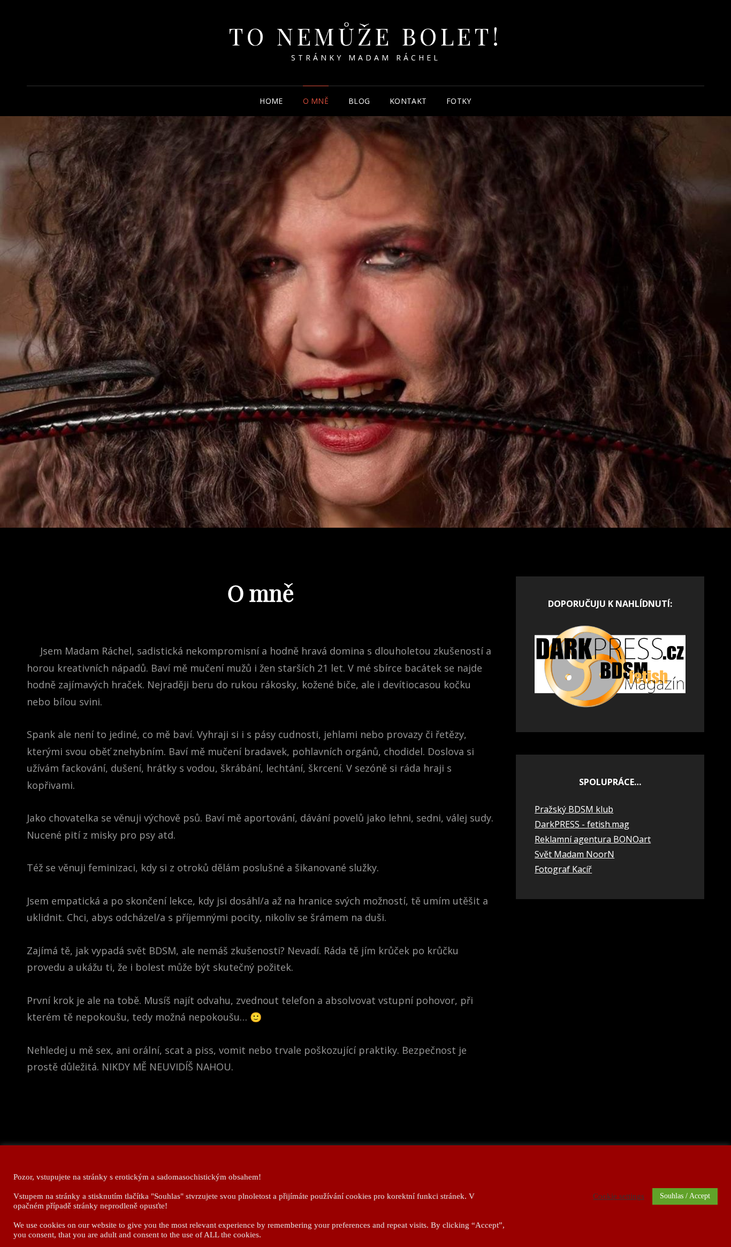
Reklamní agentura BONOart (593, 839)
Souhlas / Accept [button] (685, 1196)
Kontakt (408, 101)
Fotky (458, 101)
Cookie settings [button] (618, 1196)
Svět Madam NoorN (574, 854)
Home (271, 101)
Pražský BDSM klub (574, 809)
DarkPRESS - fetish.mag (582, 824)
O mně (316, 101)
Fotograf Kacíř (563, 869)
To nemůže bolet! (365, 35)
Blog (359, 101)
